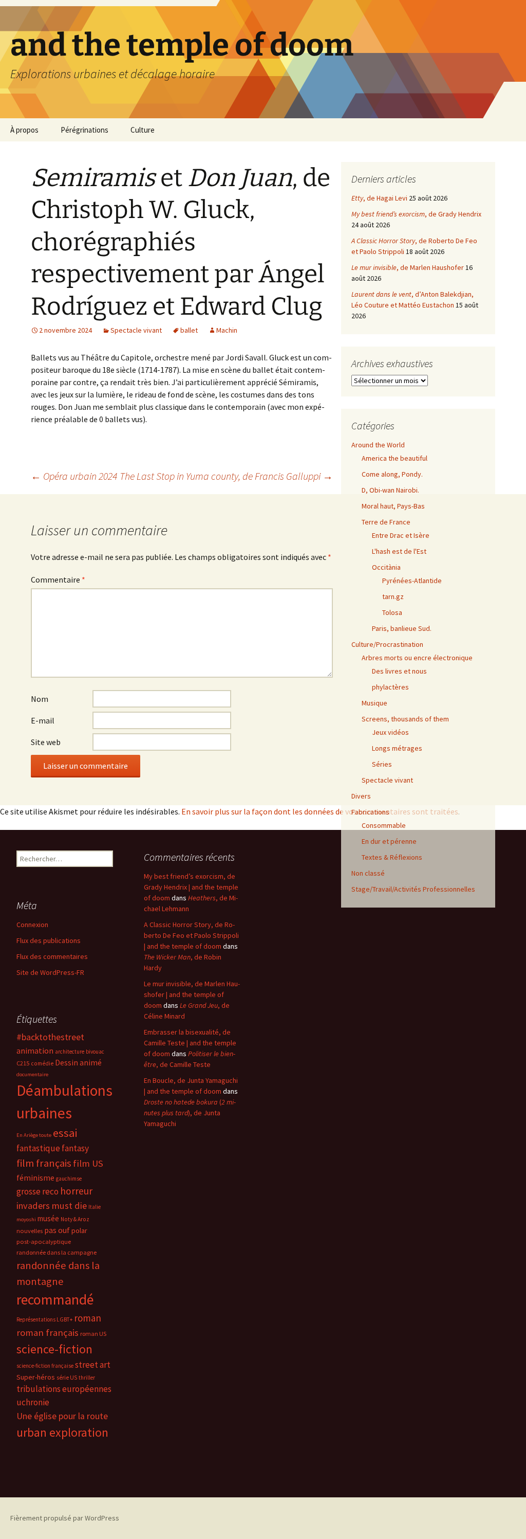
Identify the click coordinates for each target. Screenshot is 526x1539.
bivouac (95, 1051)
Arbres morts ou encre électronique (417, 657)
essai (65, 1133)
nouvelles (29, 1231)
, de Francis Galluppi (226, 475)
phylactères (390, 687)
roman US (93, 1333)
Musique (374, 703)
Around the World (378, 444)
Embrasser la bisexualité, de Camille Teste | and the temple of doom (190, 1042)
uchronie (32, 1402)
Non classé (368, 873)
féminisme (35, 1177)
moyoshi (26, 1219)
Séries (382, 764)
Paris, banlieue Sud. (401, 628)
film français (43, 1163)
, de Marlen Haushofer (407, 267)
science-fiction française (44, 1365)
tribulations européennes (63, 1389)
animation (34, 1050)
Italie (94, 1206)
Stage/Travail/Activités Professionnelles (413, 889)
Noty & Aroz (75, 1219)
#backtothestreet (50, 1037)
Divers (361, 796)
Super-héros (35, 1377)
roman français (47, 1332)
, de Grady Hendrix (416, 214)
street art (92, 1364)
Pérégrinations (84, 130)
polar (79, 1230)
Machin (226, 330)
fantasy (75, 1148)
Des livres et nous (399, 671)
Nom (39, 699)
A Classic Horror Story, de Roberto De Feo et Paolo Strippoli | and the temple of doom (191, 935)
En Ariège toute (33, 1135)
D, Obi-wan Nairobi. (390, 490)
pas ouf (57, 1230)
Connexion (32, 924)
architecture (69, 1051)
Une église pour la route (62, 1416)
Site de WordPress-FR (50, 972)
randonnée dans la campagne (56, 1252)
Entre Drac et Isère (400, 535)
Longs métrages (397, 748)
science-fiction (54, 1349)
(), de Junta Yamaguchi (190, 1112)
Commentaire (58, 579)
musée (48, 1218)
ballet (189, 330)
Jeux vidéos (390, 732)
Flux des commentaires (52, 956)
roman (87, 1318)
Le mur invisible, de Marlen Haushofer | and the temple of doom (192, 994)
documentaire (32, 1074)
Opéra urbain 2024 (74, 475)
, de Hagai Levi (379, 198)
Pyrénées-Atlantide (412, 580)
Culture (142, 130)
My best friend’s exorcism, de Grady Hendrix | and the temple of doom (191, 887)
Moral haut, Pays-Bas (393, 506)
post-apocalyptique (43, 1241)
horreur (76, 1191)
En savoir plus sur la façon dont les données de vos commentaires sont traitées (319, 811)
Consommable (384, 825)
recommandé (54, 1300)
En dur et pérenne (389, 841)
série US (67, 1377)
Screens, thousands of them (405, 718)
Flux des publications (48, 940)
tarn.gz (393, 596)
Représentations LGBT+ (44, 1319)
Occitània (386, 567)
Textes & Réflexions (392, 857)
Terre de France (386, 522)
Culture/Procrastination (387, 644)
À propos (24, 130)
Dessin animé (78, 1062)
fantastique (38, 1148)
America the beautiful (394, 458)
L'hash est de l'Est (399, 551)
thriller (87, 1377)
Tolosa (392, 612)
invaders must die (51, 1205)
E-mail (42, 720)
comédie (42, 1063)
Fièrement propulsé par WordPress (64, 1518)
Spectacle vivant (136, 330)
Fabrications (370, 812)
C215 (22, 1063)
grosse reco (37, 1191)
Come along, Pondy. (392, 474)
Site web (46, 742)
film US (88, 1163)
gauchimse (69, 1178)
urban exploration (62, 1432)
